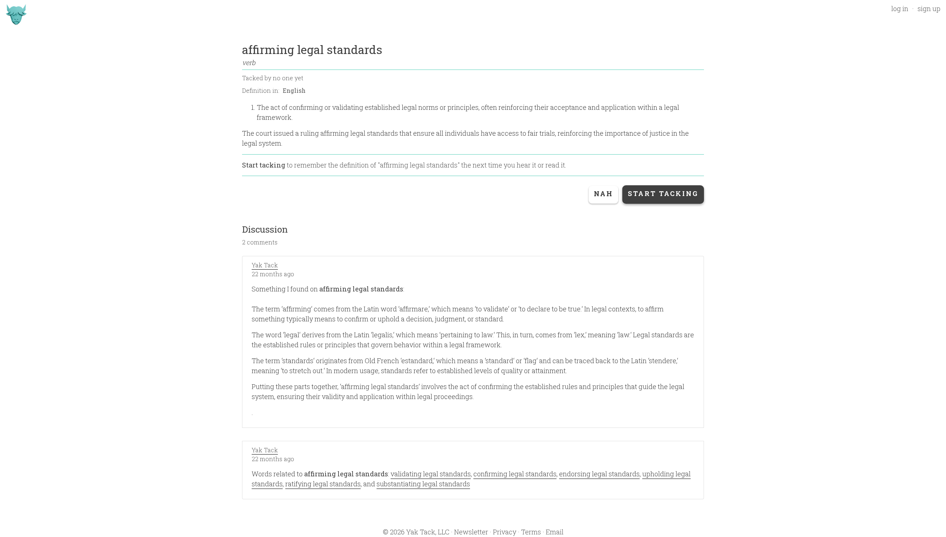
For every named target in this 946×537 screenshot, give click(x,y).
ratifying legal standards (323, 483)
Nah (603, 193)
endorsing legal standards (599, 473)
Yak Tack (265, 265)
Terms (531, 531)
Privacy (504, 531)
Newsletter (471, 531)
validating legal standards (431, 473)
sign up (929, 8)
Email (555, 531)
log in (899, 8)
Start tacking (263, 165)
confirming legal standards (515, 473)
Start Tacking (663, 193)
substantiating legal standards (423, 483)
